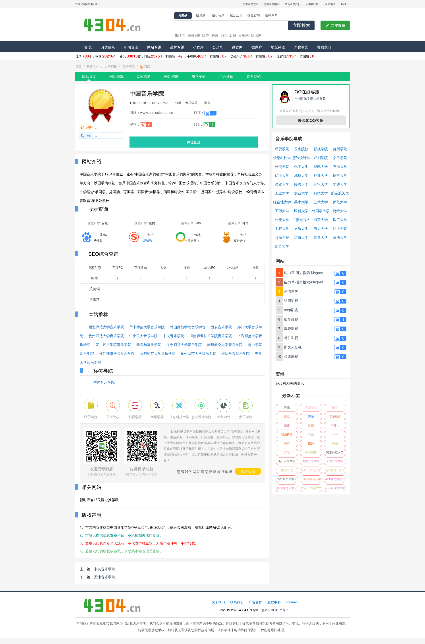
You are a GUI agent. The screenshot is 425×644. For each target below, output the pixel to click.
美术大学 (301, 201)
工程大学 (282, 228)
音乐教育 (335, 416)
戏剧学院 (321, 157)
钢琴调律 (311, 452)
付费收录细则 (272, 4)
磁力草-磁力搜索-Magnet (303, 272)
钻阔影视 (291, 300)
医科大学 (301, 210)
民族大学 (301, 184)
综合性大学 (282, 201)
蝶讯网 (256, 35)
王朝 (232, 35)
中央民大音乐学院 (143, 335)
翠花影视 (291, 328)
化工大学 (301, 166)
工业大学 (282, 193)
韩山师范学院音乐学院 (187, 326)
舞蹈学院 (340, 148)
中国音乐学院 (104, 382)
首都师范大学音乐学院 (157, 353)
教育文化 (93, 66)
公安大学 (282, 219)
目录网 (243, 35)
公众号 (217, 47)
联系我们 (254, 76)
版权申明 (274, 602)
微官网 (237, 47)
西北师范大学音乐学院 (106, 326)
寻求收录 (248, 471)
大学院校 (110, 66)
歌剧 (311, 425)
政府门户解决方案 (311, 489)
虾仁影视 (291, 337)
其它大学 (321, 184)
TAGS (344, 4)
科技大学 (321, 193)
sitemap (292, 602)
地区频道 (278, 47)
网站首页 (89, 76)
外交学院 (282, 166)
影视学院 (321, 148)
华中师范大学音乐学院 (147, 326)
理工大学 (340, 219)
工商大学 (282, 210)
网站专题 (154, 47)
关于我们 (218, 602)
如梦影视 (291, 319)
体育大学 (321, 237)
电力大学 (321, 228)
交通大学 (340, 184)
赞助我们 (324, 47)
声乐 (311, 416)
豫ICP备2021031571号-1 (271, 609)
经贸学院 (282, 148)
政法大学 (340, 237)
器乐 (287, 452)
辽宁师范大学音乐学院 (184, 344)
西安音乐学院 (221, 326)
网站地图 (330, 4)
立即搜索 (301, 25)
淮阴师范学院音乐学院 (335, 480)
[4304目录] (114, 24)
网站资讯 (171, 76)
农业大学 (301, 193)
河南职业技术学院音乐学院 (210, 335)
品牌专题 (177, 47)
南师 (311, 443)
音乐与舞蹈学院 (148, 344)
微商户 (256, 47)
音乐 (287, 407)
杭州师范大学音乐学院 (198, 353)
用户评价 (226, 76)
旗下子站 (199, 76)
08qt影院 (291, 309)
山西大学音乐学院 (311, 480)
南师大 (335, 425)
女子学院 (340, 157)
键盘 (287, 416)
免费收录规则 (251, 4)
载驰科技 (287, 434)
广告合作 (255, 602)
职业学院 (340, 228)
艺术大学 (321, 201)
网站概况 (116, 76)
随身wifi (193, 35)
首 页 (88, 47)
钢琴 (335, 407)
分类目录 (108, 47)
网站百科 (144, 76)
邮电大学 (321, 166)
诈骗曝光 (301, 47)
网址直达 (193, 142)
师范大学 (340, 201)
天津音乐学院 (104, 576)
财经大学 (340, 210)
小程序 (198, 47)
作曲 (311, 434)
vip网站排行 (313, 4)
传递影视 (291, 356)
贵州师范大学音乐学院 (106, 335)
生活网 (180, 35)
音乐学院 (128, 66)
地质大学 (301, 175)
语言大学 (340, 175)
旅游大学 (301, 228)
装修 (214, 35)
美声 (287, 443)
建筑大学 (301, 237)
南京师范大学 (335, 452)
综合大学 (282, 246)
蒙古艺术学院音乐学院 (113, 344)
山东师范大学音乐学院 (335, 471)
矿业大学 (282, 175)
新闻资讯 (131, 47)
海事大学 (321, 219)
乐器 (287, 425)
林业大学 (321, 175)
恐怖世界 (291, 291)
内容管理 (287, 470)
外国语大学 (321, 210)
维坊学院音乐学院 (235, 353)
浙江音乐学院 (287, 461)
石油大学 (340, 166)
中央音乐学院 (173, 335)
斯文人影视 (293, 347)
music (334, 434)
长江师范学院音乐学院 (117, 353)
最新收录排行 (293, 4)
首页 (78, 66)
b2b (224, 35)
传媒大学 (282, 184)
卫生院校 (301, 148)
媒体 (205, 35)
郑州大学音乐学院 (311, 471)
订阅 (146, 66)
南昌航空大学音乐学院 (225, 344)
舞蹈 (335, 443)
